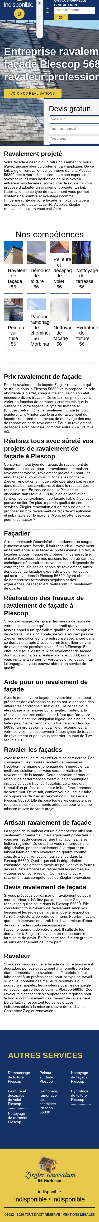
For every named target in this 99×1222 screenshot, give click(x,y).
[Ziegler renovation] (49, 1169)
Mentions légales (79, 1214)
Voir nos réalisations (33, 93)
